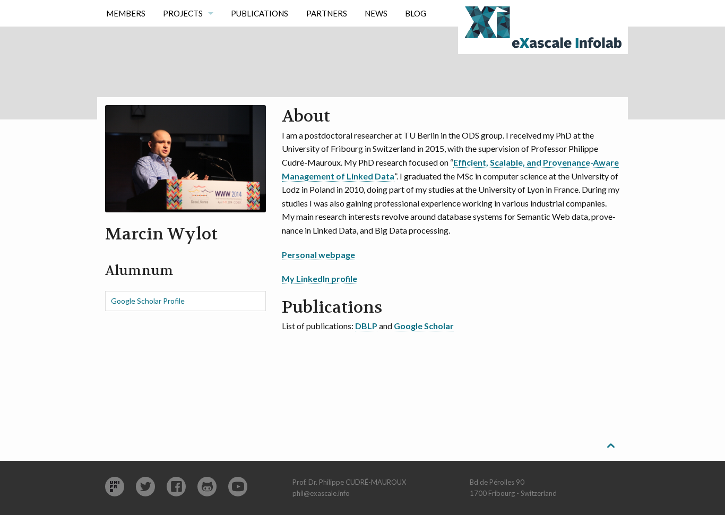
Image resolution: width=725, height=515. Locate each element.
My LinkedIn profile (319, 278)
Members (125, 13)
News (376, 13)
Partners (326, 13)
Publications (259, 13)
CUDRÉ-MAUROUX (376, 482)
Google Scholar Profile (148, 300)
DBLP (366, 326)
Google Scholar (424, 326)
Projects (183, 13)
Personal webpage (318, 255)
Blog (415, 13)
